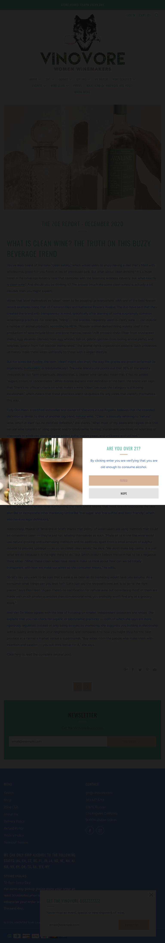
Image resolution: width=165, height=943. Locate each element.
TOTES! (124, 480)
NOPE (124, 493)
